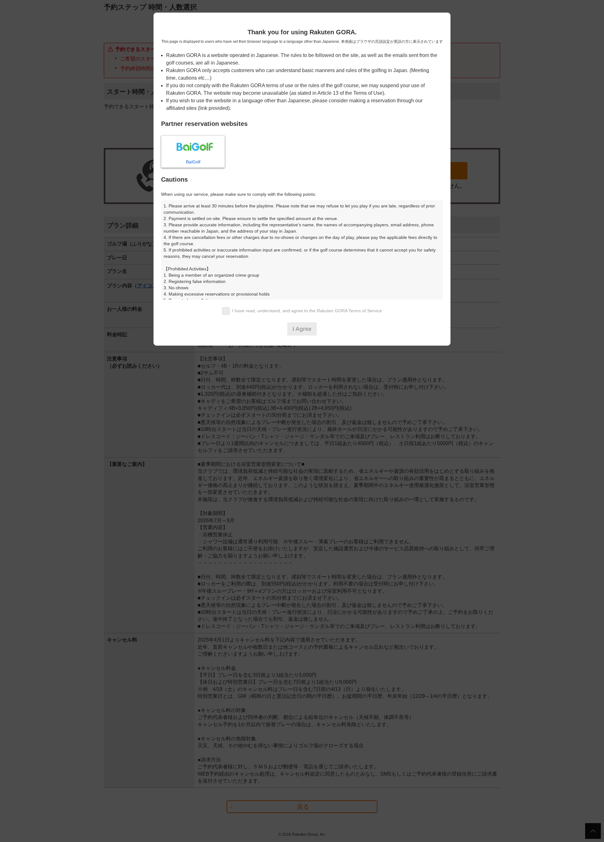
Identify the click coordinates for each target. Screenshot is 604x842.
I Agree (302, 329)
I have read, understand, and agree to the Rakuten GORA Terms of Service (307, 310)
